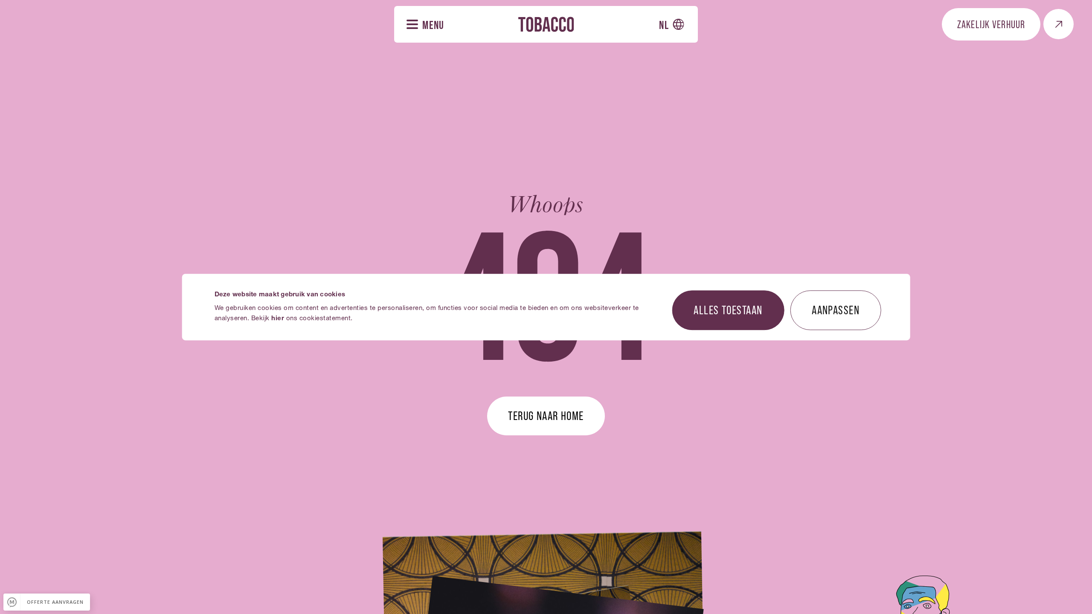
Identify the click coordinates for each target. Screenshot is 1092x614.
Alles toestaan (728, 309)
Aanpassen (836, 309)
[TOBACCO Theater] (546, 24)
